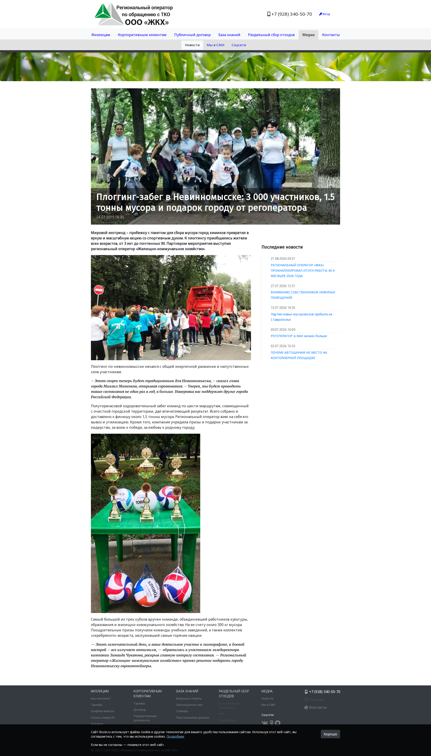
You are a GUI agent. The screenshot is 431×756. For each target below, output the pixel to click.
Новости (192, 45)
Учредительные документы (145, 718)
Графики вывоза (102, 711)
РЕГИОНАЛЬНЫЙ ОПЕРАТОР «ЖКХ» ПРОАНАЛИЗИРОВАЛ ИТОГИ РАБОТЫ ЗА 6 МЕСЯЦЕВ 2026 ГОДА (303, 270)
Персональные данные (192, 717)
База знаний (229, 34)
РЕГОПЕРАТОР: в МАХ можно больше (299, 336)
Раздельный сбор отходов (271, 34)
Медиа (308, 34)
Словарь (182, 711)
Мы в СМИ (215, 45)
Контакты (331, 34)
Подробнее (175, 736)
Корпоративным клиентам (142, 34)
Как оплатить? (101, 698)
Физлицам (100, 34)
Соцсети (239, 45)
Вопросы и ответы (189, 698)
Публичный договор (192, 34)
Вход (326, 14)
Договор (97, 724)
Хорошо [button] (330, 734)
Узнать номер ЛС (103, 717)
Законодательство (189, 705)
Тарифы (96, 705)
